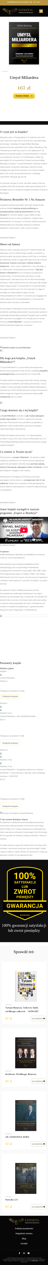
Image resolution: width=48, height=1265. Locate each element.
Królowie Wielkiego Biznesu (20, 1074)
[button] (41, 11)
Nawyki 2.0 (11, 1199)
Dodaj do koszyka (10, 696)
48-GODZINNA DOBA (17, 1137)
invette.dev (34, 1260)
